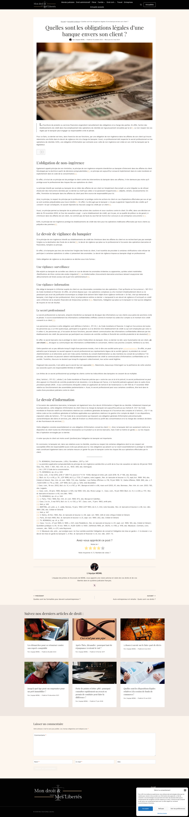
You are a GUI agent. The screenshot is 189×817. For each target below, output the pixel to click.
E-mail (79, 762)
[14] (148, 334)
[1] (132, 128)
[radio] (86, 548)
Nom (36, 762)
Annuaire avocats (97, 7)
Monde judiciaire (67, 2)
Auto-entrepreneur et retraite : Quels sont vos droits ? (134, 597)
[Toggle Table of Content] (41, 152)
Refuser (161, 809)
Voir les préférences (178, 809)
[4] (117, 191)
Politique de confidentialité (147, 792)
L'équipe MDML (80, 39)
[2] (88, 171)
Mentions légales (162, 813)
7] (37, 485)
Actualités (149, 5)
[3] (75, 174)
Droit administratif (83, 2)
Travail (119, 2)
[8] (56, 224)
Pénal (94, 2)
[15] (46, 343)
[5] (77, 202)
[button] (185, 790)
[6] (110, 205)
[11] (88, 277)
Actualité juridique (73, 21)
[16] (92, 365)
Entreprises (128, 2)
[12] (90, 300)
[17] (62, 421)
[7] (145, 216)
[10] (79, 274)
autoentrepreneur (130, 348)
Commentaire (40, 735)
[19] (136, 430)
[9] (76, 242)
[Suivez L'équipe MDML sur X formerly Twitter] (94, 585)
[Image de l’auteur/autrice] (70, 39)
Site (118, 762)
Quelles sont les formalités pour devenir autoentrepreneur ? (56, 597)
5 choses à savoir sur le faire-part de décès (142, 645)
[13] (53, 320)
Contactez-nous (150, 795)
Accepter (145, 809)
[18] (109, 427)
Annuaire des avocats (149, 798)
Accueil (63, 21)
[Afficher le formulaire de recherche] (141, 5)
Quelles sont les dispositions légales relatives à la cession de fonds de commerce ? (139, 691)
